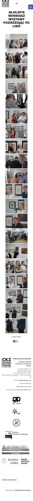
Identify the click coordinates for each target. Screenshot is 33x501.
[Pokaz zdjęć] (16, 336)
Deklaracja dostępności (22, 359)
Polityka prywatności (9, 480)
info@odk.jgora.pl (24, 380)
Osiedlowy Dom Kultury (22, 490)
